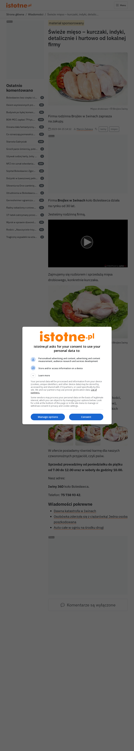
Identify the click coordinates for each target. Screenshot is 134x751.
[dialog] (67, 375)
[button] (67, 375)
